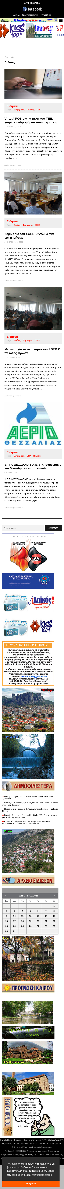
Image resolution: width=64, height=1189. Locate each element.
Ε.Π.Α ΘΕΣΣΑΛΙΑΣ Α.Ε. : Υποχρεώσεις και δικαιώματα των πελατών (32, 466)
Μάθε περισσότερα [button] (42, 1175)
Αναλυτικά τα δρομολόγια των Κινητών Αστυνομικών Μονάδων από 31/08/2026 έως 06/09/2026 (26, 822)
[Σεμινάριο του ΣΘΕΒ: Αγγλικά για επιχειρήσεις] (28, 193)
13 (38, 916)
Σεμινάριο (27, 225)
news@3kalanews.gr (43, 1147)
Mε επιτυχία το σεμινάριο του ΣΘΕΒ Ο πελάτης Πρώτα (32, 351)
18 (22, 921)
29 (54, 926)
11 (22, 916)
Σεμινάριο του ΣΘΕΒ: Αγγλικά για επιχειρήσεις (29, 235)
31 (14, 931)
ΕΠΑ (29, 456)
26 (30, 926)
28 (46, 926)
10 (14, 916)
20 (38, 921)
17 (14, 921)
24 (14, 926)
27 (38, 926)
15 (54, 916)
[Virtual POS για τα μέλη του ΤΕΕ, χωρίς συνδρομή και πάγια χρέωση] (28, 84)
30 (6, 931)
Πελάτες (30, 110)
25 (22, 926)
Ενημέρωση (19, 110)
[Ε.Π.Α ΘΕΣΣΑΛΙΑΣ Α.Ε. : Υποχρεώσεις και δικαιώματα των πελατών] (28, 424)
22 (54, 921)
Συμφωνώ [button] (31, 1183)
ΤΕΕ (38, 110)
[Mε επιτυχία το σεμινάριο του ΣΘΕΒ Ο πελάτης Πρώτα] (28, 308)
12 (30, 916)
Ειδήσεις (12, 106)
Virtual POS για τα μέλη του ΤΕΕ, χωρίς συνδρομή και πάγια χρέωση (30, 120)
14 (46, 916)
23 (6, 926)
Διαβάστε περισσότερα (12, 165)
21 (46, 921)
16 (6, 921)
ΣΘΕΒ (37, 225)
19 (30, 921)
